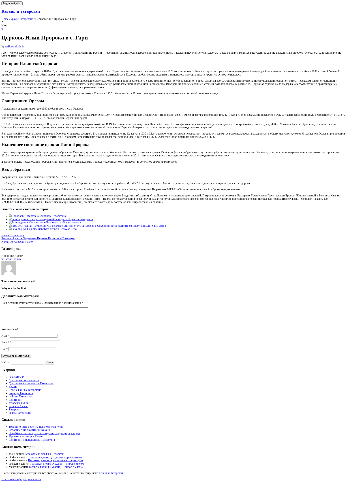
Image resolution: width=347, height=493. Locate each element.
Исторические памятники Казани (29, 429)
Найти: (5, 362)
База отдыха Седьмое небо (60, 228)
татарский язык (18, 406)
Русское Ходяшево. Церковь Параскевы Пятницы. (38, 238)
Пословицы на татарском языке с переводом (55, 460)
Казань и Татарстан (111, 473)
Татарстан (15, 409)
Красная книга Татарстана (25, 389)
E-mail (6, 342)
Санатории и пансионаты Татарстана (32, 439)
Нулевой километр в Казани (26, 436)
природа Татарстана (21, 393)
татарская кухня (18, 402)
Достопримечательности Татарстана (31, 383)
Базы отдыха (16, 376)
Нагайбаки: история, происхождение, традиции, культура (44, 433)
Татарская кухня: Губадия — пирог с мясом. (55, 457)
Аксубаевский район (17, 241)
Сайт (4, 349)
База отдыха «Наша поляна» (63, 222)
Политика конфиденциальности (21, 479)
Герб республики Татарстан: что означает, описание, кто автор (127, 225)
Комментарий (9, 329)
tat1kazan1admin (14, 46)
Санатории (15, 399)
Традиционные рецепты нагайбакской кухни (36, 426)
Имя (5, 335)
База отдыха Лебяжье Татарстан (45, 453)
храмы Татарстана (12, 235)
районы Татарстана (21, 396)
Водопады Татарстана (52, 215)
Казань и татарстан (20, 11)
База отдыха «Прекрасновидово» (72, 219)
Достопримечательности (24, 380)
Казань (13, 386)
